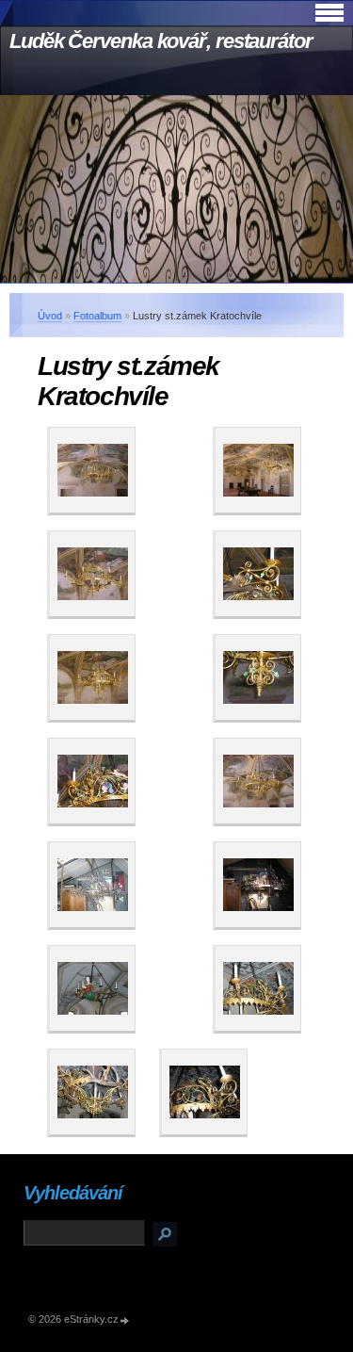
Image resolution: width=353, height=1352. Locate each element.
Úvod (50, 315)
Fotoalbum (97, 315)
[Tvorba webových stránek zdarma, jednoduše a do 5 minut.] (125, 1320)
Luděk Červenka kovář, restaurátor (161, 41)
